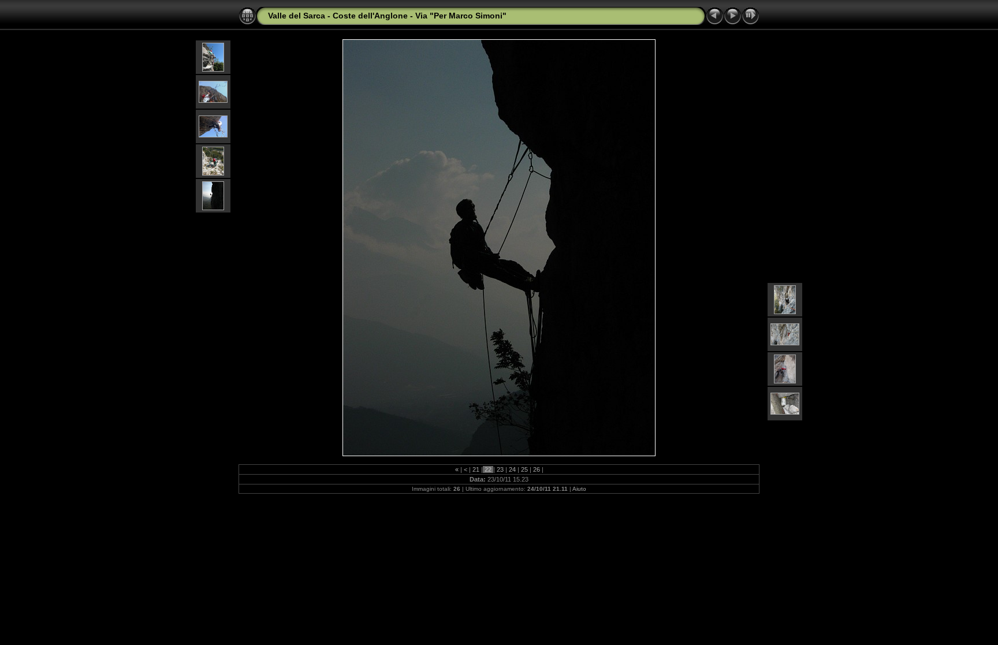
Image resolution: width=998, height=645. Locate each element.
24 (512, 469)
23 (500, 469)
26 (536, 469)
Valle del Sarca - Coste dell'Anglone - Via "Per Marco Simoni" (387, 15)
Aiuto (579, 489)
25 (524, 469)
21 (476, 469)
